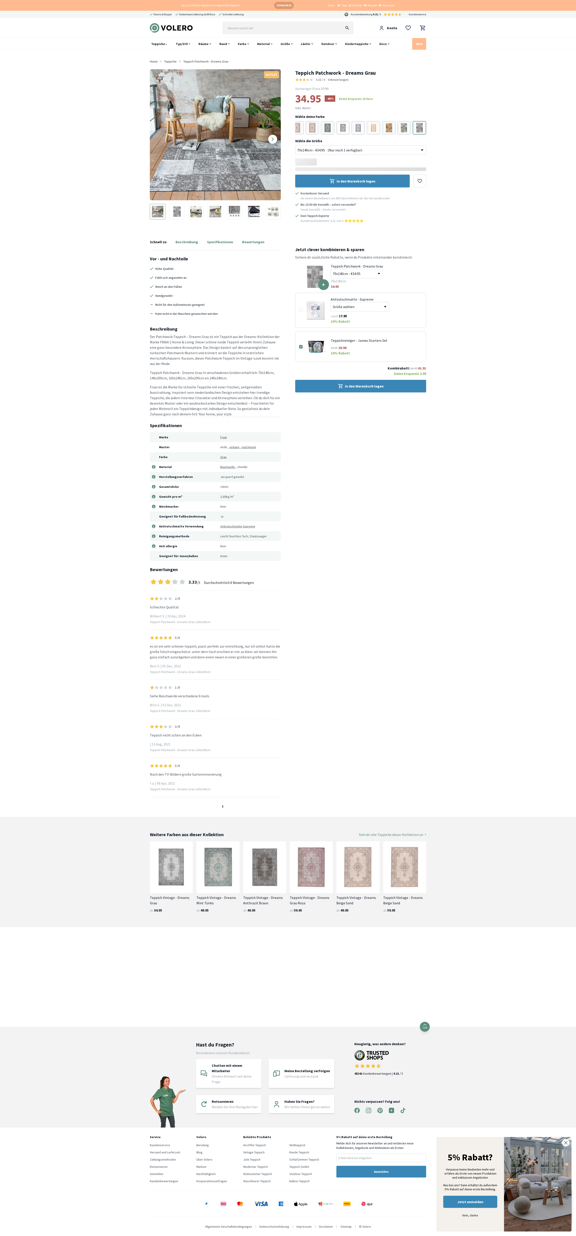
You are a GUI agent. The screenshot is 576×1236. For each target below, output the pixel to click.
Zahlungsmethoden (163, 1159)
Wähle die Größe (308, 141)
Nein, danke (470, 1215)
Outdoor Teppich (300, 1174)
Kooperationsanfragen (211, 1181)
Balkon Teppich (299, 1181)
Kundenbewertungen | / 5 (378, 1074)
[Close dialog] (566, 1143)
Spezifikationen (220, 242)
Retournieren (159, 1167)
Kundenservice (417, 14)
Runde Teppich (299, 1152)
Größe (285, 44)
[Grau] (327, 127)
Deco (383, 44)
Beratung (202, 1145)
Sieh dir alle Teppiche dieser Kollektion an (391, 834)
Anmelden (156, 1174)
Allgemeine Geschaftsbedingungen (228, 1227)
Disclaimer (326, 1227)
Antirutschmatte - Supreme (352, 299)
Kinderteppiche (357, 44)
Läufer (305, 44)
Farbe (242, 44)
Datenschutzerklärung (274, 1227)
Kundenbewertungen (164, 1181)
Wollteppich (297, 1145)
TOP (424, 1027)
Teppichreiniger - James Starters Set (359, 340)
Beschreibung (187, 242)
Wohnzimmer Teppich (257, 1174)
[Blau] (358, 127)
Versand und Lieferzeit (165, 1152)
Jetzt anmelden (470, 1202)
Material (263, 44)
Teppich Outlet (299, 1167)
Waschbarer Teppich (257, 1181)
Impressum (304, 1227)
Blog (199, 1152)
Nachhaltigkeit (206, 1174)
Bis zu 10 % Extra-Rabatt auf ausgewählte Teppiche (211, 5)
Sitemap (346, 1227)
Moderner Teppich (255, 1167)
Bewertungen (253, 242)
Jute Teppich (252, 1159)
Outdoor (327, 44)
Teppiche (158, 44)
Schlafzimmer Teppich (304, 1159)
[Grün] (343, 127)
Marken (201, 1167)
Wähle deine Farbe (310, 116)
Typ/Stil (182, 44)
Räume (203, 44)
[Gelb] (373, 127)
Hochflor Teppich (254, 1145)
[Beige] (312, 127)
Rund (223, 44)
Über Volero (204, 1159)
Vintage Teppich (254, 1152)
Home (154, 61)
